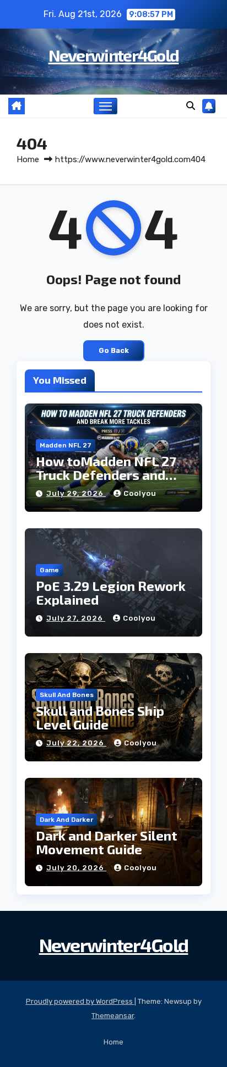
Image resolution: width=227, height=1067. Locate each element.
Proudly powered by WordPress (80, 1001)
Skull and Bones (67, 695)
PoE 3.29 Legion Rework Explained (111, 592)
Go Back (114, 350)
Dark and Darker (66, 819)
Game (49, 570)
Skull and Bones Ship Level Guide (100, 717)
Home (28, 159)
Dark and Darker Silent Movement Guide (106, 842)
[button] (190, 106)
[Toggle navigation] (106, 106)
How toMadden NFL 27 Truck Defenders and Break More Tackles (106, 474)
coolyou (139, 493)
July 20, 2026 (76, 868)
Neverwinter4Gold (113, 55)
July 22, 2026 (76, 743)
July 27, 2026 (75, 618)
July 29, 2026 (76, 493)
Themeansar (112, 1015)
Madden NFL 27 (65, 445)
